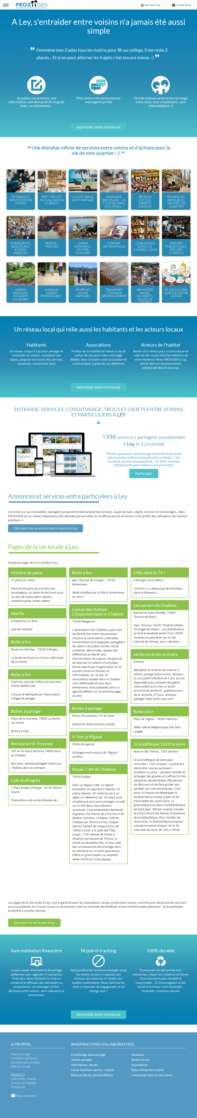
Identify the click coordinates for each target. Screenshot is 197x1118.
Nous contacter (26, 1096)
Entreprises (18, 1087)
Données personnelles (25, 1062)
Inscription (152, 5)
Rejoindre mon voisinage (99, 127)
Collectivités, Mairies (23, 1079)
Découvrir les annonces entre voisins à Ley (45, 528)
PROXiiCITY (18, 1075)
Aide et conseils (21, 1066)
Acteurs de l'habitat (23, 1083)
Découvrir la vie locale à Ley (34, 923)
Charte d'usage (20, 1054)
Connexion (183, 5)
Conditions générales (24, 1058)
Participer (144, 473)
